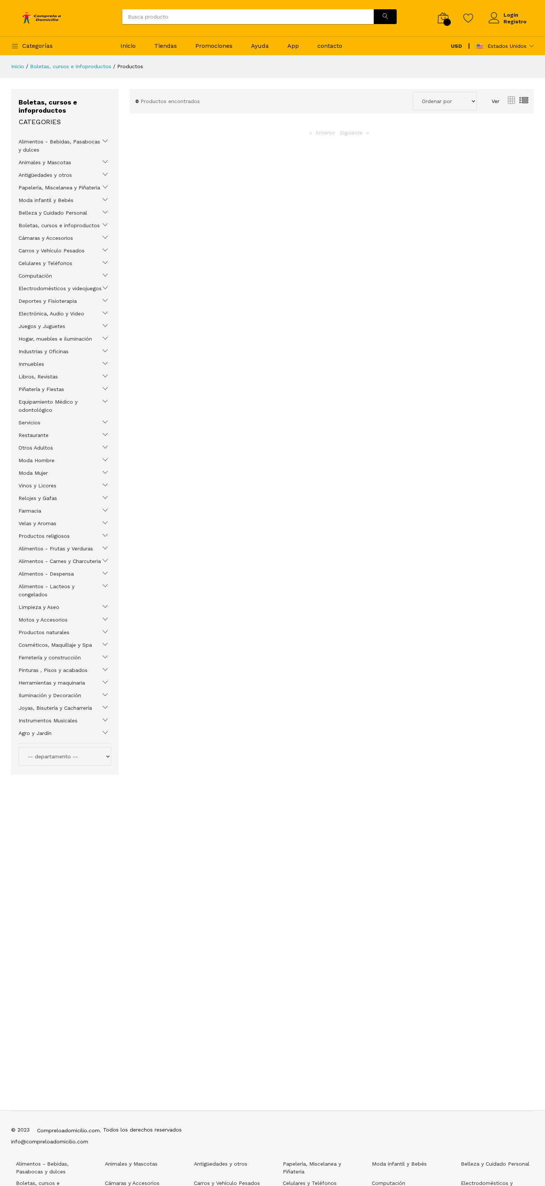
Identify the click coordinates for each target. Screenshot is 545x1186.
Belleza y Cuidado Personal (53, 213)
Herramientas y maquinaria (52, 683)
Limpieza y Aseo (39, 607)
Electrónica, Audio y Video (51, 314)
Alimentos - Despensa (46, 574)
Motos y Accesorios (43, 620)
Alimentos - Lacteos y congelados (47, 590)
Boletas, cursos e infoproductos (70, 66)
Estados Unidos (506, 46)
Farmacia (30, 511)
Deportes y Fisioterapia (48, 301)
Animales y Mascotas (45, 162)
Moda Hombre (36, 460)
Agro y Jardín (35, 733)
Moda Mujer (33, 473)
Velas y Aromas (37, 523)
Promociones (213, 45)
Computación (35, 276)
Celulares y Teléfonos (45, 263)
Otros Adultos (36, 448)
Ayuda (260, 45)
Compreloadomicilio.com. (69, 1130)
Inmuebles (31, 364)
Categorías (37, 45)
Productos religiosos (44, 536)
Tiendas (165, 45)
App (293, 45)
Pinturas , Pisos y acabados (53, 670)
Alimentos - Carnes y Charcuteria (60, 561)
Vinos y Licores (37, 485)
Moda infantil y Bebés (46, 200)
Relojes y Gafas (38, 498)
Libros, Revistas (38, 377)
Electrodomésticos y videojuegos (60, 288)
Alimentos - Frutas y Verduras (56, 548)
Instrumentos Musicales (48, 720)
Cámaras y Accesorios (46, 238)
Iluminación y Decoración (50, 695)
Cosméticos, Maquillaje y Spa (55, 645)
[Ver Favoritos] (468, 18)
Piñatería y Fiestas (41, 389)
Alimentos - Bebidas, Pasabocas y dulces (59, 146)
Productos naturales (44, 632)
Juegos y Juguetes (42, 326)
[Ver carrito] (443, 18)
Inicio (128, 45)
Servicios (29, 422)
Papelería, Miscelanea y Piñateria (59, 188)
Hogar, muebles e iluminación (55, 339)
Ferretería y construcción (50, 657)
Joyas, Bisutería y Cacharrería (55, 708)
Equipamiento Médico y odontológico (48, 406)
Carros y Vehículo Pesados (52, 251)
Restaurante (34, 435)
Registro (514, 21)
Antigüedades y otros (45, 175)
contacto (329, 45)
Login (510, 15)
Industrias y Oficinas (44, 351)
